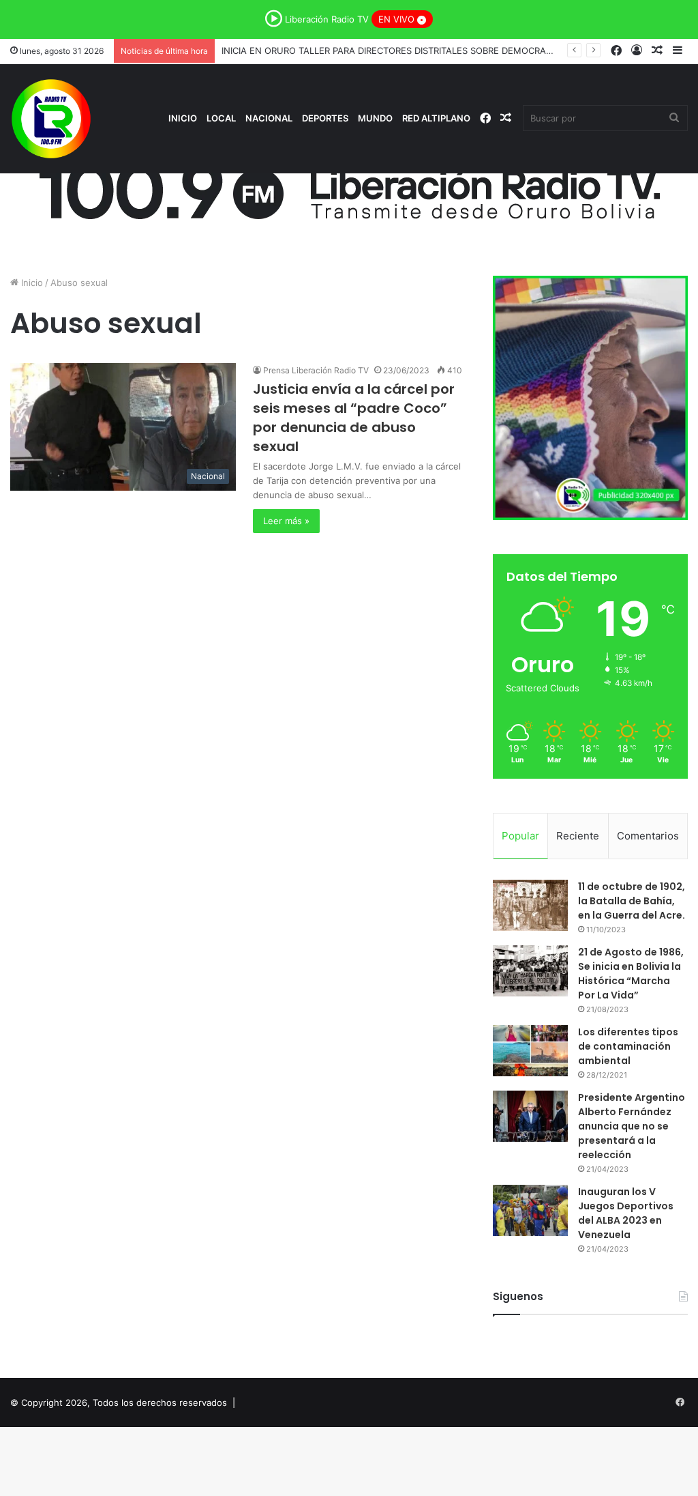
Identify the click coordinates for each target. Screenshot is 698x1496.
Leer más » (286, 520)
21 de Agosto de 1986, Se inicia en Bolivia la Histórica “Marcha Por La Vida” (631, 973)
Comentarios (648, 835)
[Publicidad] (349, 186)
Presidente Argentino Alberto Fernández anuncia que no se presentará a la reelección (631, 1126)
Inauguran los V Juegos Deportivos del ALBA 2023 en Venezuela (625, 1213)
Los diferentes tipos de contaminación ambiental (628, 1046)
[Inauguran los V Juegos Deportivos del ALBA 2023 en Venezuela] (530, 1210)
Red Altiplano (436, 118)
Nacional (268, 118)
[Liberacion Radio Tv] (51, 119)
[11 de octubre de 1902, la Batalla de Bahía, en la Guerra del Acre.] (530, 905)
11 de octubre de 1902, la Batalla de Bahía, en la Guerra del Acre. (631, 901)
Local (221, 118)
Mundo (375, 118)
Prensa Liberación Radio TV (316, 370)
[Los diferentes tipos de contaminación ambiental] (530, 1050)
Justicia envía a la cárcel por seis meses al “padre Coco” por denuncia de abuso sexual (354, 417)
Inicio (182, 118)
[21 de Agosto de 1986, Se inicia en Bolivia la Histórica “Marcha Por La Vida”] (530, 970)
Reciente (577, 835)
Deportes (325, 118)
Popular (520, 835)
